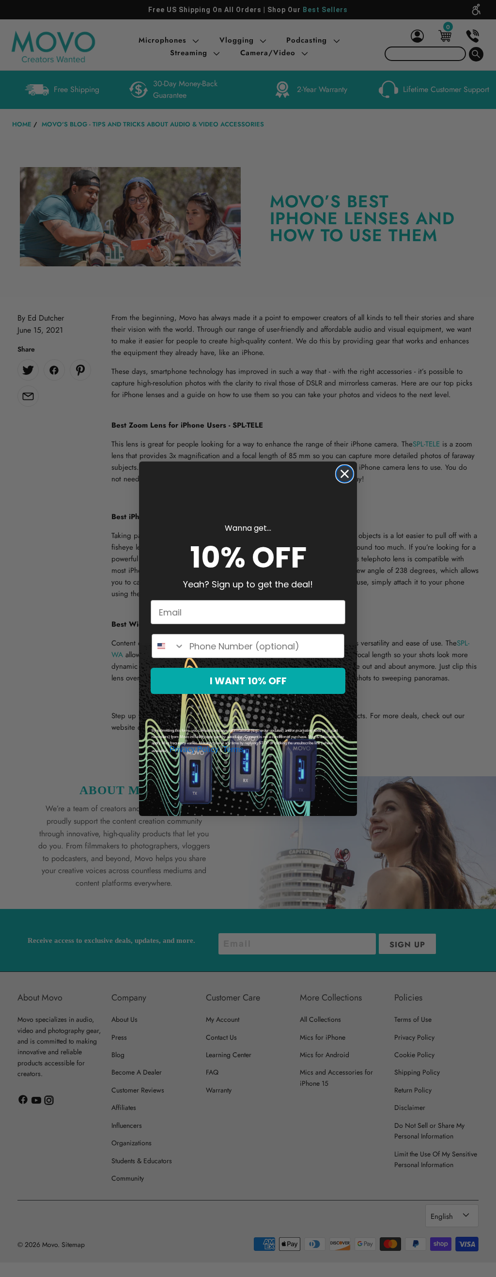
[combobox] (168, 646)
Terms (233, 749)
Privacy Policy (194, 749)
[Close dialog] (344, 473)
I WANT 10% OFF (248, 681)
